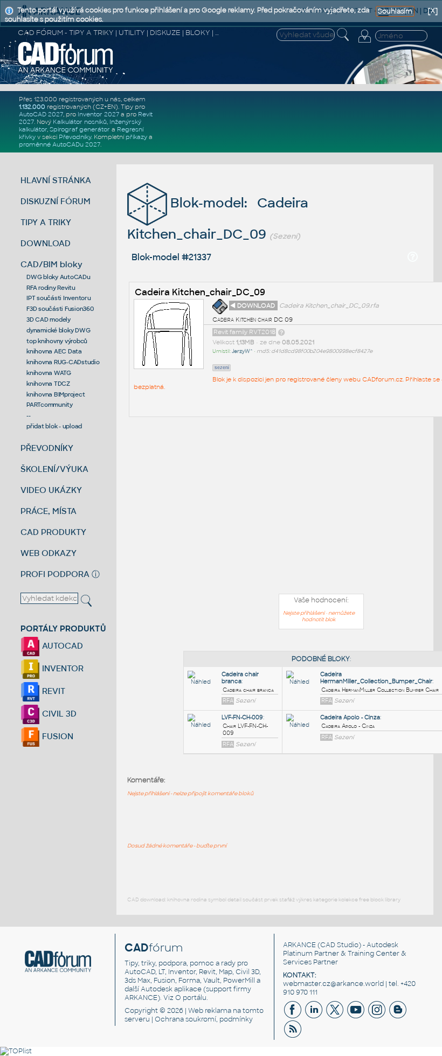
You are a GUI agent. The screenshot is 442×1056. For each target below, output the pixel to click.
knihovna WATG (48, 373)
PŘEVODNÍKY (46, 448)
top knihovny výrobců (56, 341)
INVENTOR (62, 668)
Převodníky (75, 137)
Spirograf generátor (80, 129)
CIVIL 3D (58, 713)
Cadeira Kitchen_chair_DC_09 (200, 292)
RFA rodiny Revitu (50, 287)
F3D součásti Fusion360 (60, 308)
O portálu (190, 998)
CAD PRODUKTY (53, 532)
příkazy (136, 137)
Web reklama (209, 1010)
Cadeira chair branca (240, 678)
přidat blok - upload (54, 426)
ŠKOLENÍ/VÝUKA (54, 469)
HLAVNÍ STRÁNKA (55, 180)
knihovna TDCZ (48, 383)
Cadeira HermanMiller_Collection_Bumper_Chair (376, 678)
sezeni (222, 367)
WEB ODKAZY (48, 553)
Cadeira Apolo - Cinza (350, 717)
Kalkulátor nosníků (80, 122)
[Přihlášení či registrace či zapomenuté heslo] (364, 42)
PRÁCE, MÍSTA (48, 511)
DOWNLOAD (45, 243)
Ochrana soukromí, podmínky (204, 1019)
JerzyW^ (242, 351)
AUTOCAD (61, 646)
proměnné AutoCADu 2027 (59, 144)
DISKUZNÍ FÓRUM (55, 201)
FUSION (56, 736)
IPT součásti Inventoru (58, 298)
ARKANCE (299, 945)
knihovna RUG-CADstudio (63, 362)
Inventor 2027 (98, 114)
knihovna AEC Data (54, 351)
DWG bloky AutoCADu (58, 277)
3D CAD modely (48, 319)
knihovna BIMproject (55, 394)
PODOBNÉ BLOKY (321, 659)
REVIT (52, 691)
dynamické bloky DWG (58, 330)
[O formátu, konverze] (281, 332)
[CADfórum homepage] (65, 71)
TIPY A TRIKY (45, 222)
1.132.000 (32, 106)
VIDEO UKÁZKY (51, 490)
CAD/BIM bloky (51, 264)
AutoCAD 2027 (41, 114)
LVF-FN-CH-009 (242, 717)
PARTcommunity (49, 404)
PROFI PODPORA (54, 574)
